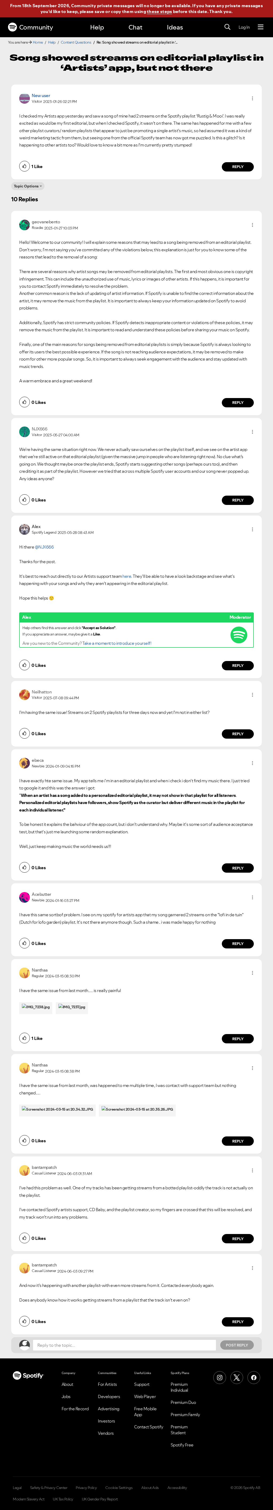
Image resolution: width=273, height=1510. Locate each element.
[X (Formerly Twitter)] (236, 1377)
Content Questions (76, 42)
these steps (159, 11)
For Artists (107, 1384)
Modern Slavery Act (28, 1499)
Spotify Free (182, 1445)
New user (41, 95)
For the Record (75, 1409)
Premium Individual (179, 1387)
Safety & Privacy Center (48, 1487)
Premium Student (179, 1430)
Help (97, 27)
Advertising (108, 1409)
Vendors (106, 1433)
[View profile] (24, 98)
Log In (244, 27)
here (126, 576)
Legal (17, 1487)
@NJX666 (44, 547)
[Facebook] (253, 1377)
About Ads (150, 1487)
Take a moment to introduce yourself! (116, 643)
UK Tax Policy (63, 1499)
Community (36, 27)
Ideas (175, 27)
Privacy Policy (86, 1487)
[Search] (227, 27)
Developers (109, 1396)
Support (142, 1384)
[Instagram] (219, 1377)
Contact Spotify (148, 1427)
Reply (238, 166)
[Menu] (260, 27)
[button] (252, 98)
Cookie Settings (119, 1487)
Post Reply (237, 1345)
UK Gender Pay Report (100, 1499)
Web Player (145, 1396)
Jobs (66, 1396)
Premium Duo (183, 1402)
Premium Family (185, 1414)
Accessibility (177, 1487)
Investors (106, 1421)
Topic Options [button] (26, 186)
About (67, 1384)
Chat (135, 27)
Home (38, 42)
